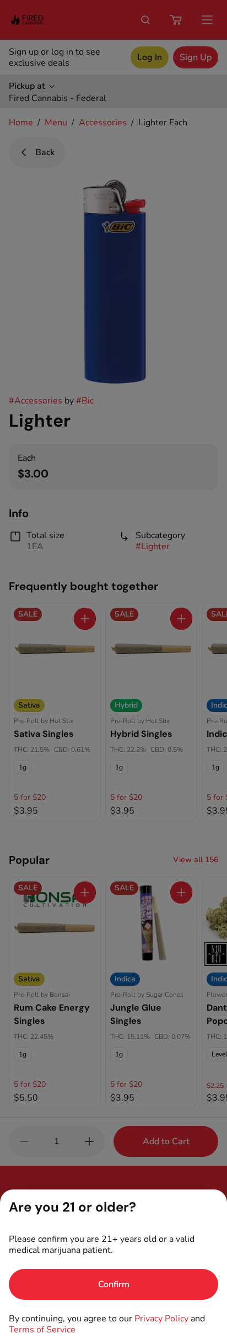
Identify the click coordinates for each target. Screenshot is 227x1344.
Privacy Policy (161, 1319)
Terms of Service (42, 1330)
